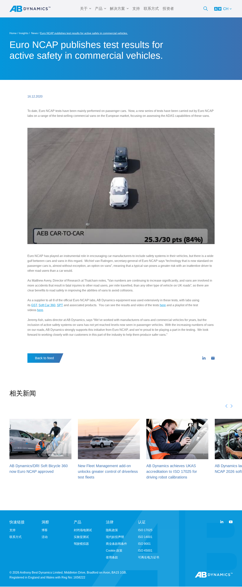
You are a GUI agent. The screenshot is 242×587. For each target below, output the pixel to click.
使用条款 (112, 557)
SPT (60, 305)
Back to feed (44, 358)
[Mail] (213, 358)
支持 (136, 8)
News (34, 33)
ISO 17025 (145, 530)
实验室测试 (81, 537)
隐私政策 (112, 530)
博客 (45, 530)
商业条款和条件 (116, 543)
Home (13, 33)
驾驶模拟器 (81, 543)
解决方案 (117, 8)
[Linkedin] (203, 358)
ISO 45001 (145, 550)
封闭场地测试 (83, 530)
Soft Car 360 (47, 305)
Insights (23, 33)
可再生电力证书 (148, 557)
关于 (84, 8)
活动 (45, 537)
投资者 (168, 8)
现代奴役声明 (115, 537)
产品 (98, 8)
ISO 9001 (144, 543)
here (163, 305)
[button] (226, 406)
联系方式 (151, 8)
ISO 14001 (145, 537)
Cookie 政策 (114, 550)
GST (34, 305)
